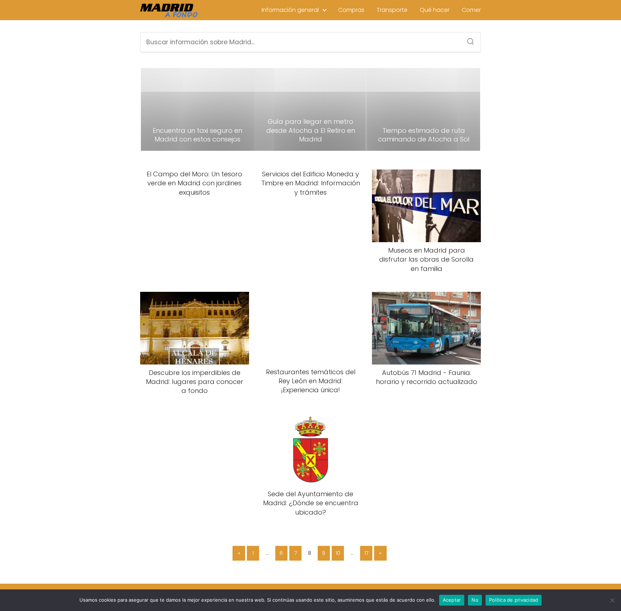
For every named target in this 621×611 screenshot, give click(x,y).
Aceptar (452, 600)
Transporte (392, 10)
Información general (290, 10)
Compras (351, 10)
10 (338, 553)
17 (366, 553)
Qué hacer (435, 10)
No (475, 600)
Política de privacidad (513, 600)
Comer (471, 10)
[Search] (468, 39)
